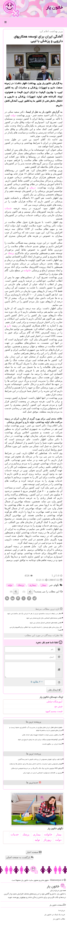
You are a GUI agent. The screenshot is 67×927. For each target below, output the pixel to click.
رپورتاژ (47, 839)
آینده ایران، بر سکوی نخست (52, 744)
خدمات (8, 208)
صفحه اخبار (32, 852)
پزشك (11, 253)
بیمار (43, 585)
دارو (9, 325)
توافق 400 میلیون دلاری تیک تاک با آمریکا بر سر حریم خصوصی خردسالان (36, 768)
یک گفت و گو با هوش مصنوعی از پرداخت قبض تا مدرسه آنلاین (40, 759)
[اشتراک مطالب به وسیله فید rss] (7, 598)
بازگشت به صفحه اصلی (18, 857)
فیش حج (58, 706)
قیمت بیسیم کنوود (53, 711)
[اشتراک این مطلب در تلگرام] (34, 598)
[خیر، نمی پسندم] (16, 591)
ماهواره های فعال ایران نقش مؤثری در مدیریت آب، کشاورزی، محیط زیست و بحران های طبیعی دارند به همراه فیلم (35, 729)
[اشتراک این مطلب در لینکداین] (12, 598)
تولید (10, 585)
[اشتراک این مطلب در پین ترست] (18, 598)
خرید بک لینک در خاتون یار (54, 914)
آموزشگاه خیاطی (54, 701)
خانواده (27, 270)
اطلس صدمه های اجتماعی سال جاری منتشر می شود (44, 618)
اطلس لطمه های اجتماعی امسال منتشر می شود (46, 622)
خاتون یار (54, 7)
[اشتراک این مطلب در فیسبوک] (29, 598)
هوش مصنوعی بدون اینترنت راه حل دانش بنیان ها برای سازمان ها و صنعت (35, 764)
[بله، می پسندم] (30, 591)
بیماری (32, 585)
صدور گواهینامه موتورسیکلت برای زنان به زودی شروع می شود (40, 739)
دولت (13, 115)
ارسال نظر (53, 690)
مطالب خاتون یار (59, 919)
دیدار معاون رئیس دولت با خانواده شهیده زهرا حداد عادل (42, 735)
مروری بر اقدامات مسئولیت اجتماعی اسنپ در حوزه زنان (42, 772)
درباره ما (61, 910)
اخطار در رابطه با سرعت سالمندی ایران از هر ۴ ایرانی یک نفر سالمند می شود (34, 613)
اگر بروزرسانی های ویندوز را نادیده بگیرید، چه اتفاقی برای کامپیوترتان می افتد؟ (36, 628)
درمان (33, 187)
